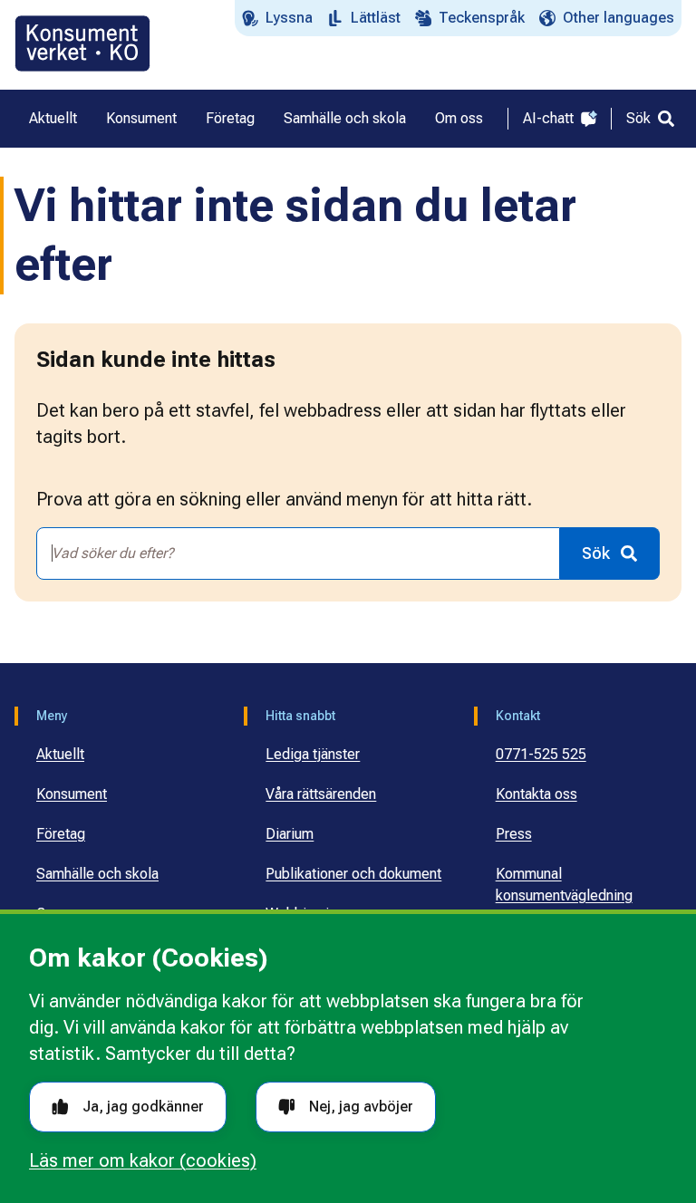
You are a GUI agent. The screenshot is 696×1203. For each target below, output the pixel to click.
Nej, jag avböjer (361, 1106)
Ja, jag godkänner (143, 1106)
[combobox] (298, 553)
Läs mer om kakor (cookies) (142, 1160)
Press (514, 833)
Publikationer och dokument (353, 873)
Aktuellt (60, 754)
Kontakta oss (536, 794)
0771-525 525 (541, 754)
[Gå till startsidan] (82, 43)
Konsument (71, 794)
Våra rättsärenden (321, 794)
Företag (60, 833)
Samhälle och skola (97, 873)
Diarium (290, 833)
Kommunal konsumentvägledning (564, 884)
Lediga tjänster (313, 754)
